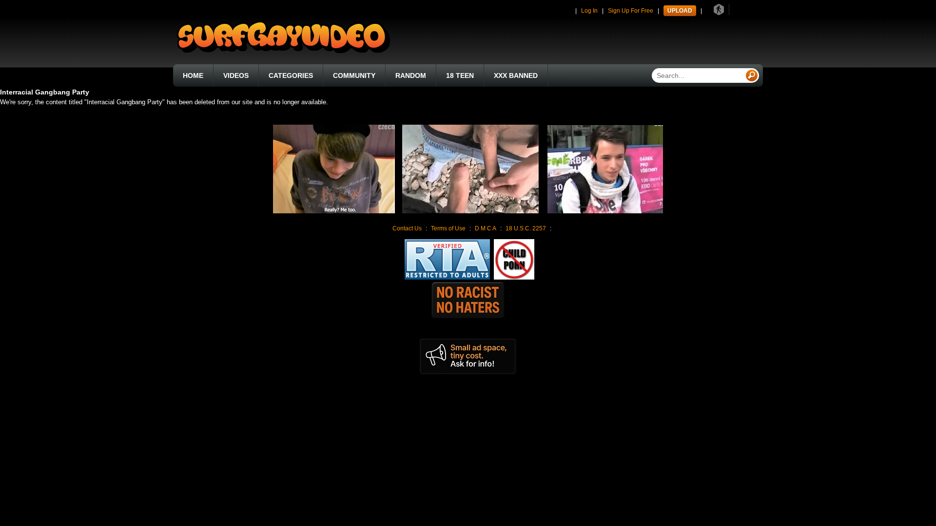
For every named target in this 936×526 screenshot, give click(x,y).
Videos (236, 75)
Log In (589, 10)
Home (193, 75)
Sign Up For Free (630, 10)
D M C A (485, 228)
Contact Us (407, 228)
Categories (291, 75)
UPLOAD (679, 10)
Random (410, 75)
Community (354, 75)
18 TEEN (460, 75)
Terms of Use (448, 228)
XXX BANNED (516, 75)
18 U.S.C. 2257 (526, 228)
